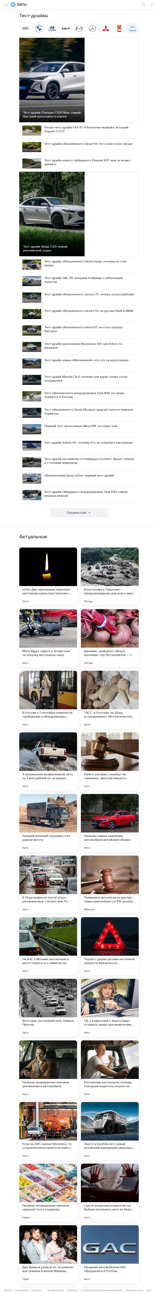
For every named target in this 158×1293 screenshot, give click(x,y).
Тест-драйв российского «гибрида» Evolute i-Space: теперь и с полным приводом (89, 461)
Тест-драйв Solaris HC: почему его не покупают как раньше (88, 442)
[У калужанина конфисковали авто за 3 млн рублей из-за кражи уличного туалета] (48, 761)
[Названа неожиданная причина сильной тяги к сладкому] (48, 1192)
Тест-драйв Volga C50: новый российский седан (45, 248)
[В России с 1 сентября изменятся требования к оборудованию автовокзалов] (48, 700)
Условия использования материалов (101, 1290)
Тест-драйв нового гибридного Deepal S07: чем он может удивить (87, 162)
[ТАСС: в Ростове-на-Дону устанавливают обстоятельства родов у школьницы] (110, 700)
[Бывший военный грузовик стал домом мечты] (48, 823)
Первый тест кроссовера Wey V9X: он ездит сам (80, 426)
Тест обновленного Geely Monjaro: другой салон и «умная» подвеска (88, 411)
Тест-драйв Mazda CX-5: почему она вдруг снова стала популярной (85, 378)
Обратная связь (134, 1290)
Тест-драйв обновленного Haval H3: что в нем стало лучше (88, 144)
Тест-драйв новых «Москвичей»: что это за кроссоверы (86, 360)
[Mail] (13, 4)
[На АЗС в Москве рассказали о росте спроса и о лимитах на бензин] (48, 946)
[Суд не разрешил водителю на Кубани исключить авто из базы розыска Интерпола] (110, 1192)
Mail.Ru (8, 1290)
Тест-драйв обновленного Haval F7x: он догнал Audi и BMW (88, 311)
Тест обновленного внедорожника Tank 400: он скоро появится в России (84, 395)
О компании (21, 1290)
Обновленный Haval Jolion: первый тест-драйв (79, 475)
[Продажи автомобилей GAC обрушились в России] (110, 1254)
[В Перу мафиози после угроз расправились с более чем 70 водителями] (48, 884)
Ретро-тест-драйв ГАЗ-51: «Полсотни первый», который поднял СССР (86, 129)
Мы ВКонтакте (56, 1290)
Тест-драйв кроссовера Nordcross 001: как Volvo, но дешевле (83, 345)
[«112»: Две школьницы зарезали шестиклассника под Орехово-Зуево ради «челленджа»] (48, 576)
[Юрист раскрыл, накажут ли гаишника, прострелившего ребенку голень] (110, 761)
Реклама (36, 1290)
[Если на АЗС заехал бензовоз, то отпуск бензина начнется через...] (48, 1131)
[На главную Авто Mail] (21, 4)
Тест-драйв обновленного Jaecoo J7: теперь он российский (89, 294)
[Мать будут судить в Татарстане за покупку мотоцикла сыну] (48, 638)
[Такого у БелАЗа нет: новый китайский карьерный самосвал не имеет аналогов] (110, 1131)
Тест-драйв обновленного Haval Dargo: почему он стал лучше (85, 263)
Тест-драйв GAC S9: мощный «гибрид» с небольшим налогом (83, 280)
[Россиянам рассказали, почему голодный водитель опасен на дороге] (110, 1069)
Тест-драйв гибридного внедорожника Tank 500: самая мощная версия (85, 493)
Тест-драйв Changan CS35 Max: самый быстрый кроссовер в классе (52, 114)
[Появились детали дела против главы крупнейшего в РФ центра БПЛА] (110, 884)
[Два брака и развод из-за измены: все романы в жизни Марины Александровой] (48, 1254)
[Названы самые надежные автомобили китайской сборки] (110, 823)
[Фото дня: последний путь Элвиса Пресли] (48, 1008)
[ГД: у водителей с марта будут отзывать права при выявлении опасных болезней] (110, 1008)
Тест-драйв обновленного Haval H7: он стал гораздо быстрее (83, 329)
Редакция (72, 1290)
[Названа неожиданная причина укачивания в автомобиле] (48, 1069)
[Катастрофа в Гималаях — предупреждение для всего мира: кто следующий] (110, 576)
